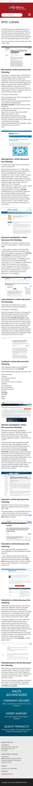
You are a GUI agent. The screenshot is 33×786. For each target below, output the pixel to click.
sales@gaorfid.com (7, 774)
